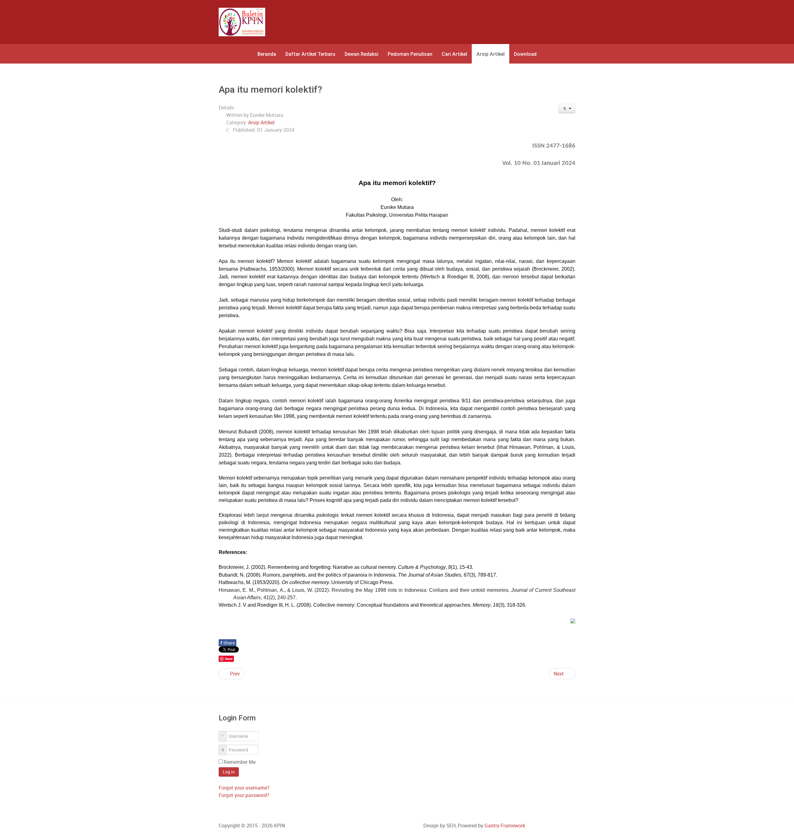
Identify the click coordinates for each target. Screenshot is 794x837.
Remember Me (240, 762)
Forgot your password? (244, 795)
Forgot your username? (244, 787)
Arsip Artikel (261, 122)
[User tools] (567, 108)
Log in (229, 772)
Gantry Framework (504, 825)
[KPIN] (242, 22)
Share (227, 643)
